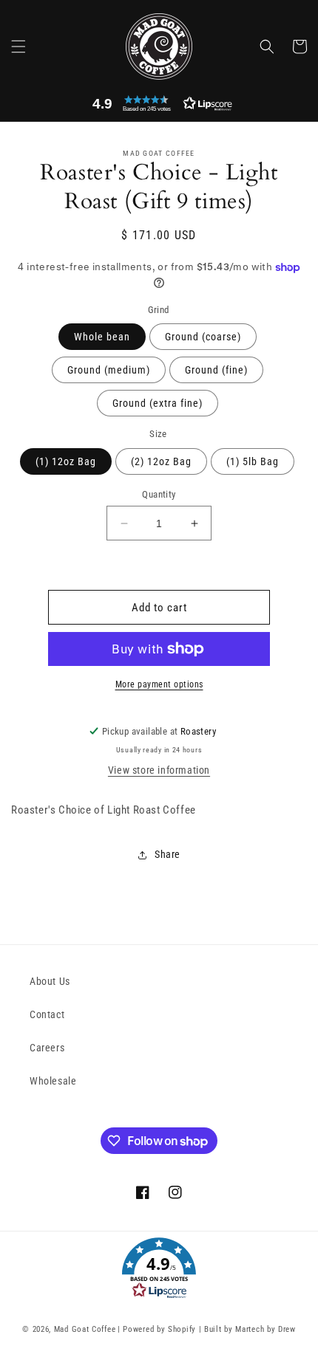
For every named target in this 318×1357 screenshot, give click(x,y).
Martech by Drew (265, 1329)
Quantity (158, 494)
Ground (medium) (108, 370)
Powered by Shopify (159, 1329)
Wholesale (53, 1081)
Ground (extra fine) (157, 403)
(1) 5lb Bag (252, 461)
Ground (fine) (216, 370)
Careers (47, 1048)
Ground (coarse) (203, 337)
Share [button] (167, 854)
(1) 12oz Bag (65, 461)
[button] (18, 46)
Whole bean (102, 337)
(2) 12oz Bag (161, 461)
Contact (47, 1014)
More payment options (159, 684)
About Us (50, 981)
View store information (159, 770)
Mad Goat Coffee (85, 1329)
